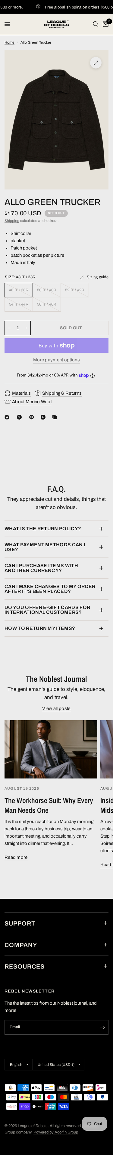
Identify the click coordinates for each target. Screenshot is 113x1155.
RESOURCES (25, 966)
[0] (104, 24)
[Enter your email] (102, 1027)
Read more (16, 857)
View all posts (56, 708)
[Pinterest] (32, 417)
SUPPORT (20, 923)
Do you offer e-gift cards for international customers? (47, 610)
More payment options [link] (56, 359)
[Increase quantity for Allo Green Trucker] (25, 328)
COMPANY (21, 945)
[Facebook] (8, 417)
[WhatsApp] (44, 417)
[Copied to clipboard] (55, 417)
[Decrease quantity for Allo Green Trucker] (9, 328)
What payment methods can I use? (45, 547)
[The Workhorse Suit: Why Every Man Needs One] (51, 749)
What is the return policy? (43, 528)
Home (9, 42)
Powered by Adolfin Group (55, 1132)
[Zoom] (96, 63)
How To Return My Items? (40, 628)
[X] (20, 417)
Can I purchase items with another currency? (41, 568)
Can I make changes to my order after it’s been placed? (50, 589)
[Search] (96, 24)
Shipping (12, 221)
